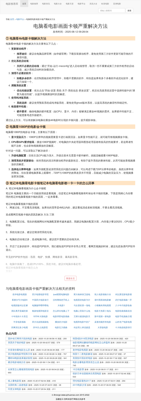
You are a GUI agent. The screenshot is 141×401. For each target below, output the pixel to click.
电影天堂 (70, 3)
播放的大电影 (61, 321)
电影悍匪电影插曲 (61, 316)
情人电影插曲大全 (102, 294)
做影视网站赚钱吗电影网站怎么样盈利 (91, 342)
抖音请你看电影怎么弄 (19, 349)
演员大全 (93, 3)
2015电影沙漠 (79, 384)
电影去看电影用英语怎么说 (86, 362)
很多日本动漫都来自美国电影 (87, 373)
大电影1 (61, 305)
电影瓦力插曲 (61, 327)
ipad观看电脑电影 (61, 294)
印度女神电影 (14, 389)
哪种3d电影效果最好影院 (20, 358)
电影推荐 (34, 3)
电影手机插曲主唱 (123, 316)
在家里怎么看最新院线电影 (21, 369)
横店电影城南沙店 (17, 362)
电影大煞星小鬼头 (102, 310)
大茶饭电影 (103, 327)
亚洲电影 (117, 3)
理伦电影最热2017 (82, 380)
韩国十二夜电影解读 (83, 353)
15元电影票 (78, 369)
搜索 (129, 10)
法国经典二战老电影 (18, 384)
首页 (24, 3)
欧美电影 (105, 3)
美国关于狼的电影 (17, 342)
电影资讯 (46, 3)
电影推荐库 (12, 3)
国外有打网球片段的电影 (20, 338)
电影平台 (81, 3)
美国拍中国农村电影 (83, 358)
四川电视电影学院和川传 (20, 353)
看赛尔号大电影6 (19, 299)
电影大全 (58, 3)
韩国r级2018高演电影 (83, 338)
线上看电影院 (14, 380)
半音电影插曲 (19, 321)
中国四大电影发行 (40, 299)
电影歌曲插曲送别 (123, 310)
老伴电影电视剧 (19, 294)
